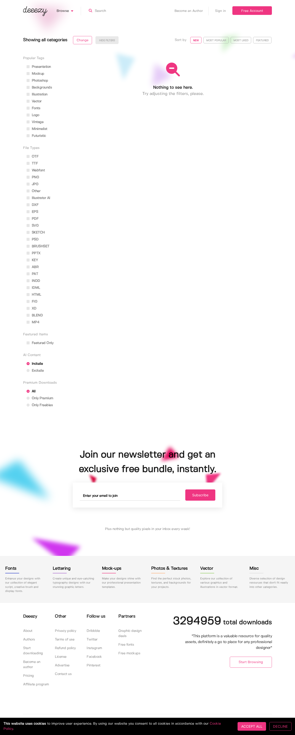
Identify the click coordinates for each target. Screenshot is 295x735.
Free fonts (126, 644)
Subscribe (200, 495)
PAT (34, 274)
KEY (34, 260)
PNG (35, 177)
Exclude (37, 370)
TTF (34, 163)
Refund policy (65, 648)
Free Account (252, 11)
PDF (34, 218)
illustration (39, 94)
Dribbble (93, 630)
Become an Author (188, 11)
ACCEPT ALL (251, 726)
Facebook (94, 656)
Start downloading (33, 651)
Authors (29, 639)
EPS (34, 211)
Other (35, 191)
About (27, 630)
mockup (37, 73)
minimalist (39, 129)
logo (35, 115)
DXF (34, 205)
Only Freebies (42, 405)
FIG (34, 301)
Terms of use (64, 639)
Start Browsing (251, 662)
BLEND (37, 315)
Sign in (220, 11)
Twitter (92, 639)
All (33, 391)
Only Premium (42, 398)
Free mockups (129, 653)
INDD (35, 280)
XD (33, 308)
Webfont (38, 170)
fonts (35, 108)
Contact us (63, 674)
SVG (34, 225)
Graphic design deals (129, 633)
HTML (36, 294)
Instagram (94, 648)
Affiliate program (36, 684)
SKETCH (38, 232)
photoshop (39, 80)
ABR (34, 267)
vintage (37, 122)
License (61, 656)
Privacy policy (65, 630)
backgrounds (41, 87)
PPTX (36, 253)
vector (36, 101)
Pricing (28, 675)
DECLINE (280, 726)
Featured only (42, 343)
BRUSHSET (40, 246)
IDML (35, 287)
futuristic (38, 135)
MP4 (35, 322)
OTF (34, 156)
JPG (34, 184)
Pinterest (93, 665)
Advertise (62, 665)
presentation (41, 66)
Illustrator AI (40, 198)
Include (37, 363)
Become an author (31, 664)
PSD (34, 239)
